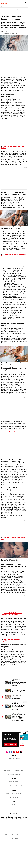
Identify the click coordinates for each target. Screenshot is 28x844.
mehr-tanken (6, 830)
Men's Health (13, 830)
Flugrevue (17, 826)
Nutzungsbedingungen (20, 770)
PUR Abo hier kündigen (16, 793)
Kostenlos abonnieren (10, 744)
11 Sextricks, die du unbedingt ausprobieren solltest (11, 640)
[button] (14, 43)
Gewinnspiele (11, 758)
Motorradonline (20, 830)
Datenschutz (19, 766)
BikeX (22, 822)
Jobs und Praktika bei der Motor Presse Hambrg (14, 785)
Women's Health (14, 838)
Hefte (12, 0)
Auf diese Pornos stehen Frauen (13, 432)
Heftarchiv (20, 804)
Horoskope (24, 6)
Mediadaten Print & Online (11, 804)
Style (6, 6)
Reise (3, 6)
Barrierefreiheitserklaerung (14, 774)
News (19, 6)
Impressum (12, 766)
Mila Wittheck (4, 31)
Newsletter (17, 758)
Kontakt (7, 766)
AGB (12, 770)
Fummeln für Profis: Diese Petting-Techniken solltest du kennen (12, 613)
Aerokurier (6, 822)
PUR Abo (8, 793)
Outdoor (6, 834)
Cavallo (11, 826)
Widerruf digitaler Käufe (14, 797)
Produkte (16, 0)
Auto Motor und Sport (15, 822)
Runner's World (19, 834)
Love (10, 6)
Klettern (22, 826)
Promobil (12, 834)
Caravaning (5, 826)
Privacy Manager (6, 770)
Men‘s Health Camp (13, 781)
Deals (15, 6)
